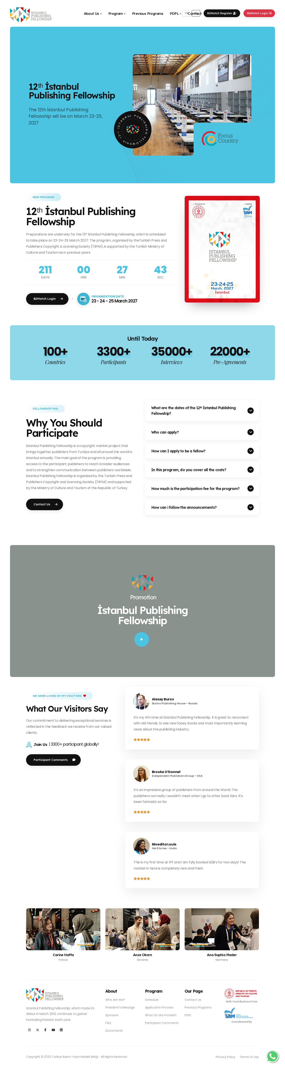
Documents (114, 1031)
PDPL (174, 13)
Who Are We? (115, 1000)
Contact (195, 13)
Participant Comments (162, 1023)
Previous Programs (147, 13)
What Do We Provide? (161, 1015)
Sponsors (112, 1015)
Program (115, 13)
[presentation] (22, 105)
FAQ (108, 1023)
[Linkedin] (61, 1030)
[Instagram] (29, 1030)
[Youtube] (53, 1030)
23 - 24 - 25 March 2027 (114, 301)
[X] (37, 1030)
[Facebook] (45, 1030)
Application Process (159, 1007)
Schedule (152, 1000)
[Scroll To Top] (277, 1068)
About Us (91, 13)
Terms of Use (249, 1057)
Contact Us (193, 1000)
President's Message (120, 1007)
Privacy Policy (225, 1057)
